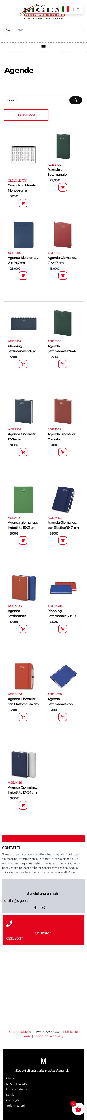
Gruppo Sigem (20, 1032)
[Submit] (8, 30)
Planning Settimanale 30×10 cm (62, 616)
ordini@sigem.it (17, 901)
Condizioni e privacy (48, 1036)
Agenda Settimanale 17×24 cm (61, 351)
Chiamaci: (43, 933)
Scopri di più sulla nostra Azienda (42, 1070)
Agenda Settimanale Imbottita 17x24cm (22, 616)
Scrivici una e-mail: (42, 893)
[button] (43, 46)
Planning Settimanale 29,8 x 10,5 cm (22, 351)
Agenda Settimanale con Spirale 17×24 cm (60, 704)
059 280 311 (14, 938)
